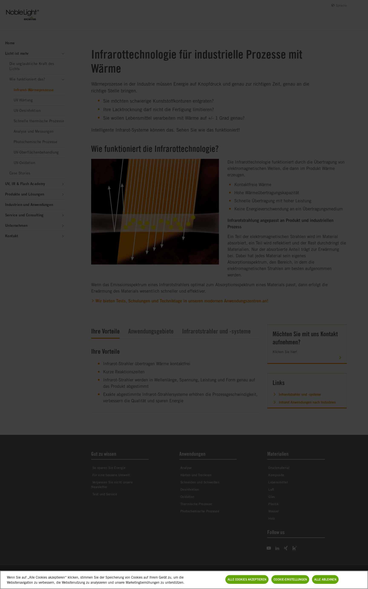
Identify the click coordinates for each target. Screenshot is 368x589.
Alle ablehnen (325, 579)
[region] (184, 580)
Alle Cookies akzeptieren (247, 579)
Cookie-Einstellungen (290, 579)
